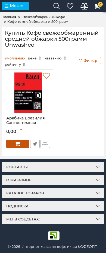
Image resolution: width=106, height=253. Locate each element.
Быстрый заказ (35, 144)
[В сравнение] (45, 144)
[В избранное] (46, 76)
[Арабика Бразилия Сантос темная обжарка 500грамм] (28, 92)
